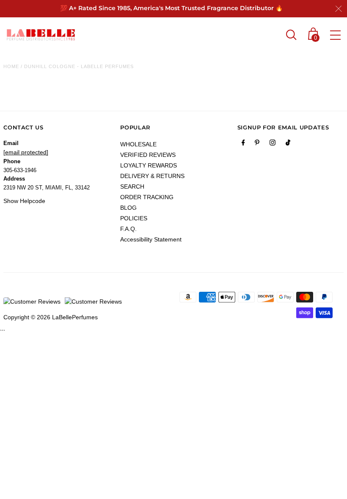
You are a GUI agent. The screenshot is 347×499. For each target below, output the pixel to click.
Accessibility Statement (151, 239)
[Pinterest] (257, 144)
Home (11, 66)
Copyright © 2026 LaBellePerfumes (50, 317)
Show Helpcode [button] (24, 200)
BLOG (128, 207)
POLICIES (133, 218)
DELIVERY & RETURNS (152, 176)
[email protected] (25, 152)
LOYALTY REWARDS (148, 165)
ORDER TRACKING (147, 197)
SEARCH (132, 186)
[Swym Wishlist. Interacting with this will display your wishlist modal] (273, 35)
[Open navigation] (335, 35)
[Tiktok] (288, 144)
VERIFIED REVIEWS (148, 154)
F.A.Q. (128, 228)
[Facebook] (243, 144)
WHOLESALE (138, 144)
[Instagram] (272, 144)
